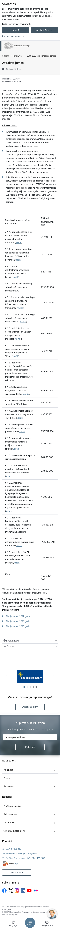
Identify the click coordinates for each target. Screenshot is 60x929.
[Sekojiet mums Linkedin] (23, 890)
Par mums (8, 786)
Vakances (8, 769)
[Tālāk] (53, 676)
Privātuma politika (12, 806)
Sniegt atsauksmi (30, 706)
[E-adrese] (8, 863)
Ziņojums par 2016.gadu (18, 621)
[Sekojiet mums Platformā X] (10, 890)
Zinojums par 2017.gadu (18, 616)
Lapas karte (9, 822)
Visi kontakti (17, 872)
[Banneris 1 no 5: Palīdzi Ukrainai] (30, 676)
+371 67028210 (13, 848)
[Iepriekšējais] (6, 676)
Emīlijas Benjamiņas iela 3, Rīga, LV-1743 (25, 858)
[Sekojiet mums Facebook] (4, 890)
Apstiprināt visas (44, 30)
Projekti (7, 778)
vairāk (18, 242)
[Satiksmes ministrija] (30, 49)
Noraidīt (16, 30)
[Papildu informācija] (16, 864)
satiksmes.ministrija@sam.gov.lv (21, 853)
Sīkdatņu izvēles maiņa (14, 830)
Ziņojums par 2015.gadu (18, 626)
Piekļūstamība (10, 814)
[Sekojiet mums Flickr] (35, 890)
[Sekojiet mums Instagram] (17, 890)
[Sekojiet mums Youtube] (29, 890)
